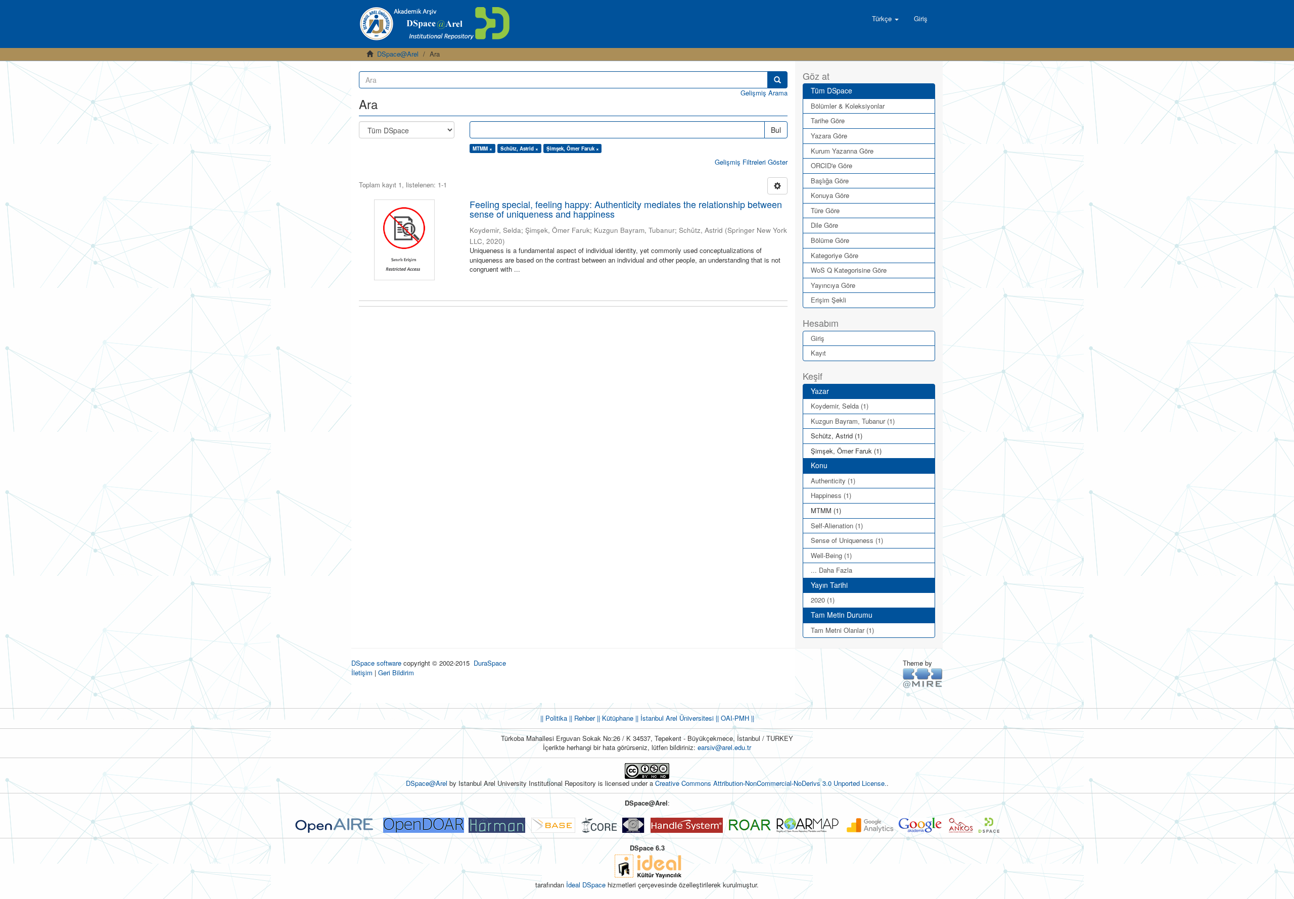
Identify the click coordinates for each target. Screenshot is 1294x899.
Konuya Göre (830, 195)
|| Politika (553, 718)
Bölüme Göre (830, 240)
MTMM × (482, 148)
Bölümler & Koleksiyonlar (848, 106)
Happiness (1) (831, 495)
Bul (776, 130)
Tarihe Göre (828, 120)
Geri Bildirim (396, 672)
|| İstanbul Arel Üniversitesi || (676, 718)
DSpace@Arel (398, 54)
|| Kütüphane (614, 718)
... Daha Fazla (831, 570)
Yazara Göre (829, 135)
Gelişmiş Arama (764, 92)
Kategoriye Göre (834, 255)
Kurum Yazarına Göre (842, 151)
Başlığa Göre (830, 180)
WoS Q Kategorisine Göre (849, 270)
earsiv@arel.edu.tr (724, 747)
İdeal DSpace (586, 884)
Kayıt (818, 353)
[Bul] (777, 79)
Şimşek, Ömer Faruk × (572, 148)
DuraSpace (490, 663)
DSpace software (376, 663)
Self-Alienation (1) (837, 525)
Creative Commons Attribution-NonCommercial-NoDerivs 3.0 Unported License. (771, 783)
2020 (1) (823, 600)
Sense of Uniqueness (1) (847, 540)
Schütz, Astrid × (519, 148)
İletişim (362, 672)
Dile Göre (824, 225)
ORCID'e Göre (831, 165)
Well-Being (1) (831, 555)
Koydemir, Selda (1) (839, 406)
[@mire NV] (923, 677)
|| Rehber (581, 718)
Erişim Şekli (828, 300)
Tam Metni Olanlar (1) (842, 630)
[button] (885, 18)
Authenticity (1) (833, 480)
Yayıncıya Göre (833, 285)
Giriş (817, 338)
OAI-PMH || (736, 718)
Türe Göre (825, 210)
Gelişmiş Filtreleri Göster (751, 162)
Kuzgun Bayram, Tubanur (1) (853, 421)
